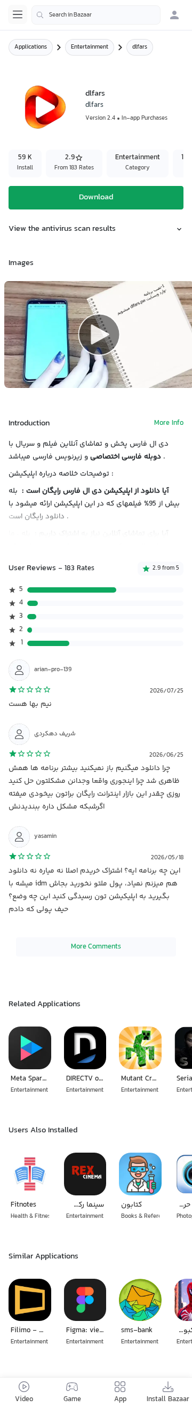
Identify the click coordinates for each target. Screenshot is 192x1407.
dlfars (94, 105)
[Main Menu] (17, 14)
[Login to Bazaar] (174, 15)
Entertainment (89, 47)
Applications (30, 47)
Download (96, 197)
